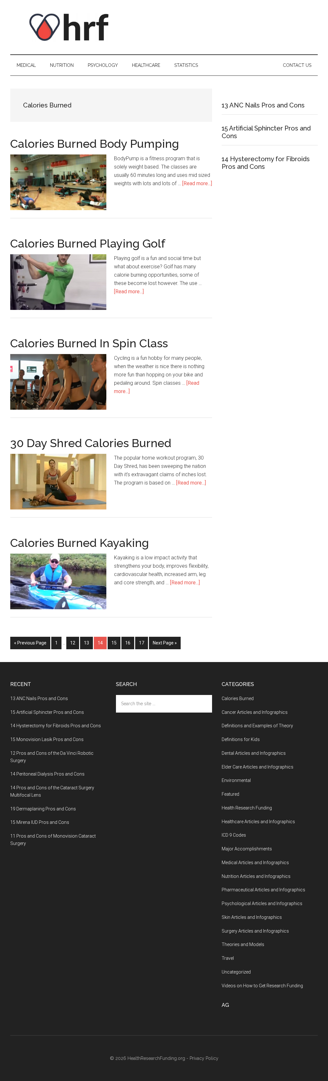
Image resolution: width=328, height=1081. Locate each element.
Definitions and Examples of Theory (257, 725)
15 (115, 642)
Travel (228, 958)
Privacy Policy (204, 1058)
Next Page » (165, 642)
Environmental (236, 780)
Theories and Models (243, 944)
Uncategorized (236, 971)
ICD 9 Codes (234, 835)
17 (143, 642)
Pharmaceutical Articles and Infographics (263, 889)
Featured (230, 794)
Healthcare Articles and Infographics (258, 821)
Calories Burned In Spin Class (89, 343)
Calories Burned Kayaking (79, 542)
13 (88, 642)
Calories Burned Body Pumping (94, 143)
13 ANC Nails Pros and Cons (263, 105)
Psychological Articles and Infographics (262, 903)
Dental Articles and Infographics (254, 753)
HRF (71, 27)
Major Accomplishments (247, 848)
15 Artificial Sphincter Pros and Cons (47, 712)
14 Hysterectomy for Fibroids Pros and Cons (55, 725)
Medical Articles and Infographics (255, 862)
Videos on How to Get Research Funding (262, 985)
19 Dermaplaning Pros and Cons (43, 808)
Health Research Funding (247, 807)
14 (102, 642)
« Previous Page (30, 642)
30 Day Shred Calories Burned (90, 443)
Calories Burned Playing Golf (87, 243)
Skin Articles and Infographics (252, 917)
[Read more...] (197, 183)
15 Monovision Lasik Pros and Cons (47, 739)
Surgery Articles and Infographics (255, 931)
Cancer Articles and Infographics (255, 712)
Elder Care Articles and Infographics (257, 766)
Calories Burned (238, 698)
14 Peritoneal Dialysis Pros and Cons (47, 774)
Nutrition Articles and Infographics (256, 876)
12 (74, 642)
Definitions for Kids (241, 739)
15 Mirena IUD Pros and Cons (39, 822)
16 (129, 642)
